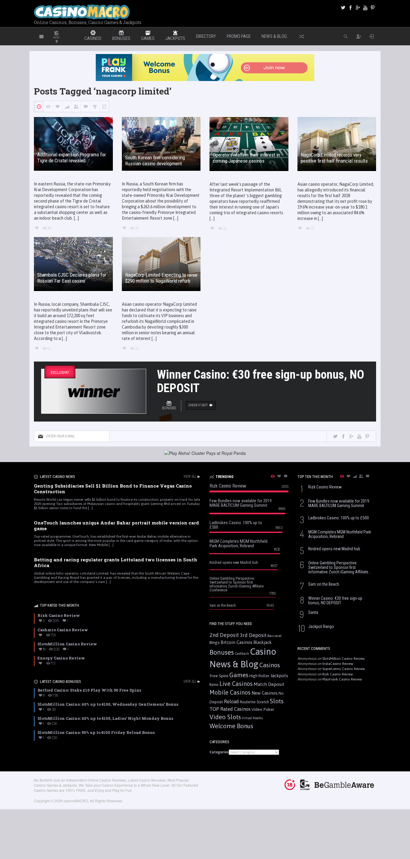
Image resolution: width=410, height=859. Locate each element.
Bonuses (222, 652)
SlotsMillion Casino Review (343, 658)
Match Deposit (269, 684)
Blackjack (262, 642)
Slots (277, 701)
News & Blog (274, 36)
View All (189, 476)
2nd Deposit (224, 635)
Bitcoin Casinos (236, 642)
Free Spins (219, 675)
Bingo (215, 642)
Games (239, 675)
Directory (206, 36)
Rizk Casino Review (337, 674)
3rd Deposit (253, 635)
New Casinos (265, 692)
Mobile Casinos (230, 692)
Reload (231, 701)
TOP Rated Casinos (230, 709)
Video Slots (225, 716)
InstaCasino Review (337, 664)
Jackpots (279, 675)
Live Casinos (236, 683)
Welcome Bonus (231, 725)
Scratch (263, 702)
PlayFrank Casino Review (342, 679)
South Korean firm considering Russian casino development (155, 161)
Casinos (269, 665)
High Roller (259, 676)
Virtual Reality (252, 718)
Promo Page (239, 36)
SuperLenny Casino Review (343, 669)
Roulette (248, 701)
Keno (214, 684)
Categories (219, 752)
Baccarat (274, 636)
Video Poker (263, 709)
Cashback (242, 653)
